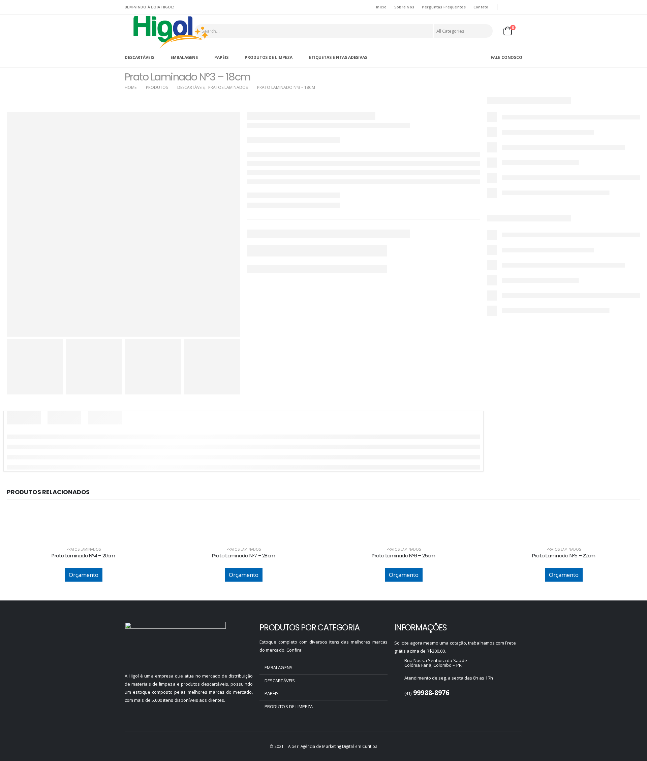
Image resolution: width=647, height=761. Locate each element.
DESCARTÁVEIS (139, 57)
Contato (481, 6)
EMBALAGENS (184, 57)
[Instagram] (517, 7)
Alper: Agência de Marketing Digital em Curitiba (332, 746)
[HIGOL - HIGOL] (171, 31)
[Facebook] (507, 7)
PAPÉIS (221, 57)
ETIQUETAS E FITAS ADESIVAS (338, 57)
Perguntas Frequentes (444, 6)
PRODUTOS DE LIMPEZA (268, 57)
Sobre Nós (404, 6)
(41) (426, 693)
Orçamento (83, 575)
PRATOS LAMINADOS (83, 549)
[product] (83, 515)
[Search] (484, 31)
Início (381, 6)
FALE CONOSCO (506, 57)
